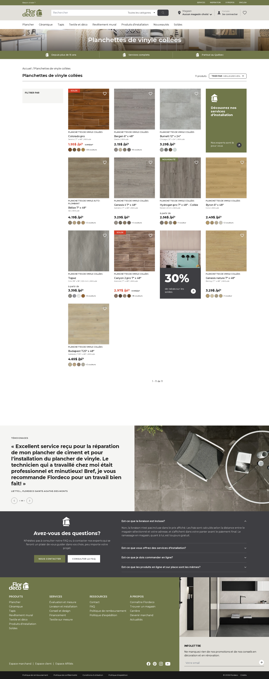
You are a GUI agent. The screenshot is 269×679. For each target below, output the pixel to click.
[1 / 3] (19, 500)
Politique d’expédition (118, 675)
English (243, 3)
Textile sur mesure (61, 619)
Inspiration (215, 3)
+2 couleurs (91, 222)
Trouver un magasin (142, 606)
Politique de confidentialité (65, 675)
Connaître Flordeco (142, 602)
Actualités (136, 619)
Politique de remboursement (108, 610)
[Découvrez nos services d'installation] (226, 120)
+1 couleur (181, 222)
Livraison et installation (63, 606)
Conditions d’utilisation (93, 675)
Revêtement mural (104, 24)
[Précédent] (14, 501)
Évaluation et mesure (62, 602)
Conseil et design (59, 610)
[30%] (180, 264)
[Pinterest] (155, 664)
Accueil (27, 68)
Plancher (28, 24)
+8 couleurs (137, 149)
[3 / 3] (24, 500)
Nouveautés (161, 24)
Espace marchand (20, 663)
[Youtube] (167, 663)
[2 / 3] (22, 500)
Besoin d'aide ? (28, 2)
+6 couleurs (91, 296)
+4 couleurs (137, 222)
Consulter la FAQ (83, 559)
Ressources (98, 596)
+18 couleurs (137, 296)
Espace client (43, 663)
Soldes (178, 24)
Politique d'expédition (103, 615)
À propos (230, 3)
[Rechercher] (163, 13)
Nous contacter (50, 559)
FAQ (92, 606)
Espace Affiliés (64, 663)
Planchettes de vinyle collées (52, 68)
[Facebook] (148, 664)
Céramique (46, 24)
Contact (95, 602)
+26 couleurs (91, 149)
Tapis (61, 24)
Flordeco (234, 675)
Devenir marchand (141, 615)
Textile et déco (78, 24)
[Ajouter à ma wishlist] (105, 93)
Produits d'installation (135, 24)
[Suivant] (29, 501)
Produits (16, 596)
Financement (57, 615)
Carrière (135, 610)
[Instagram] (161, 664)
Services (201, 3)
